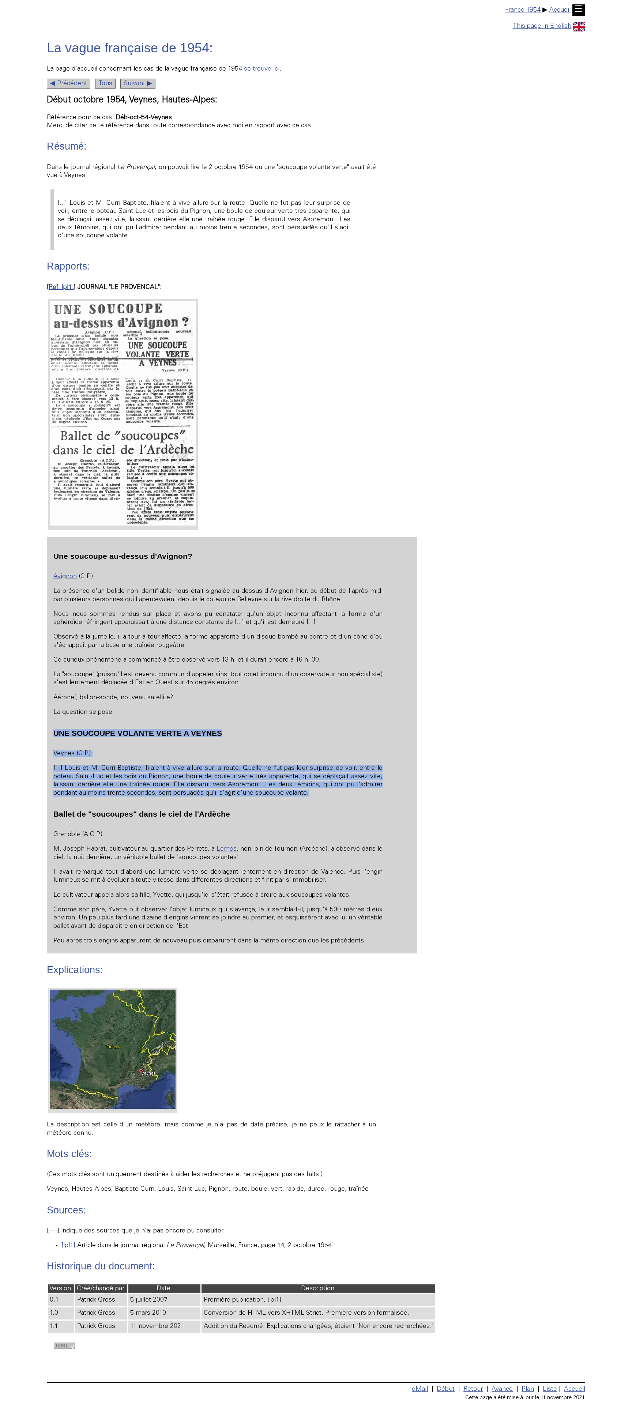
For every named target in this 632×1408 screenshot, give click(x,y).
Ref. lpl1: (61, 287)
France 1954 (523, 10)
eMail (420, 1389)
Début (446, 1389)
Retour (473, 1389)
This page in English (542, 26)
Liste (550, 1389)
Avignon (65, 576)
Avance (502, 1389)
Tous (105, 83)
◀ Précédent (68, 83)
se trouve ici (261, 69)
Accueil (560, 10)
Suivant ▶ (138, 83)
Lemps (227, 849)
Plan (528, 1389)
